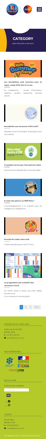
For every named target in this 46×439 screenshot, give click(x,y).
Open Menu (39, 9)
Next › (37, 307)
